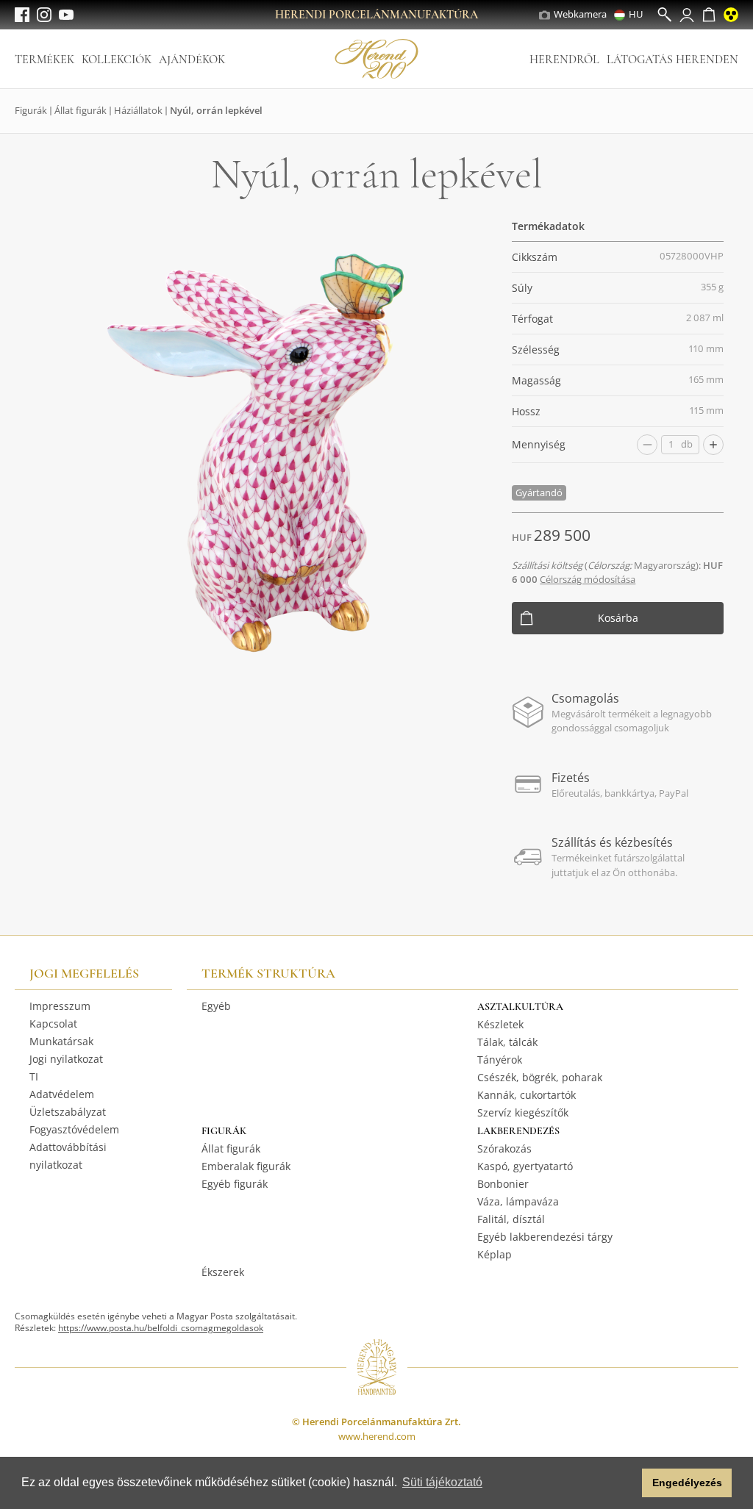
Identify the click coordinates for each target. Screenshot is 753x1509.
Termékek (44, 59)
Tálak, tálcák (507, 1042)
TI (33, 1076)
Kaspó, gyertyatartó (525, 1166)
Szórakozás (504, 1148)
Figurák (31, 110)
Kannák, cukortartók (526, 1095)
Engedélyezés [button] (687, 1482)
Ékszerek (222, 1272)
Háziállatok (138, 110)
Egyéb (216, 1006)
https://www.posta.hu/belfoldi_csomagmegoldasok (160, 1328)
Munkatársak (61, 1041)
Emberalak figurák (245, 1166)
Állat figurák (80, 110)
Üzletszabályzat (67, 1112)
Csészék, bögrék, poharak (539, 1077)
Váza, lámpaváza (518, 1201)
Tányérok (499, 1060)
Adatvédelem (61, 1094)
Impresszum (59, 1006)
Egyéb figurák (234, 1184)
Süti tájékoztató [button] (442, 1482)
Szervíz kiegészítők (522, 1112)
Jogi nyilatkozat (66, 1059)
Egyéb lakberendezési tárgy (545, 1237)
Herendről (564, 59)
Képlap (494, 1254)
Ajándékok (192, 59)
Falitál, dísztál (511, 1219)
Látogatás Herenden (672, 59)
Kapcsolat (53, 1024)
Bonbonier (503, 1184)
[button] (627, 1483)
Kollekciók (116, 59)
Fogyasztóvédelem (74, 1129)
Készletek (500, 1024)
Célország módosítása (587, 579)
